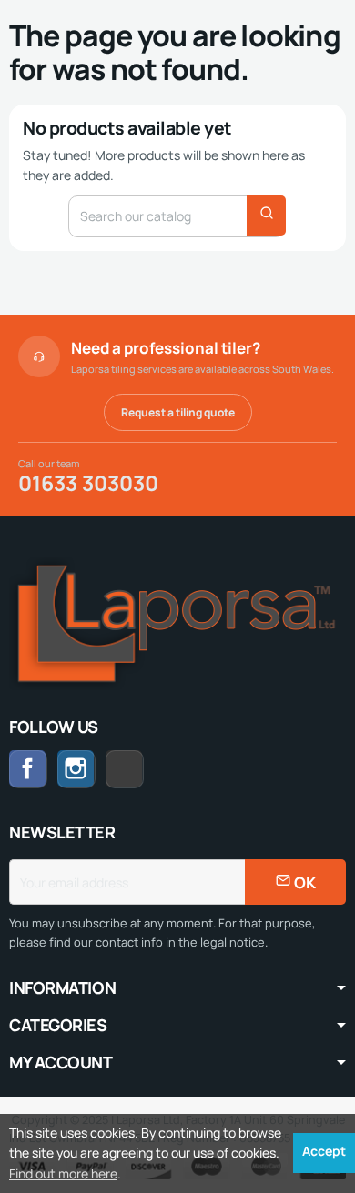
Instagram (76, 769)
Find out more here (63, 1173)
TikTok (143, 768)
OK (303, 882)
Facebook (28, 769)
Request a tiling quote (178, 412)
